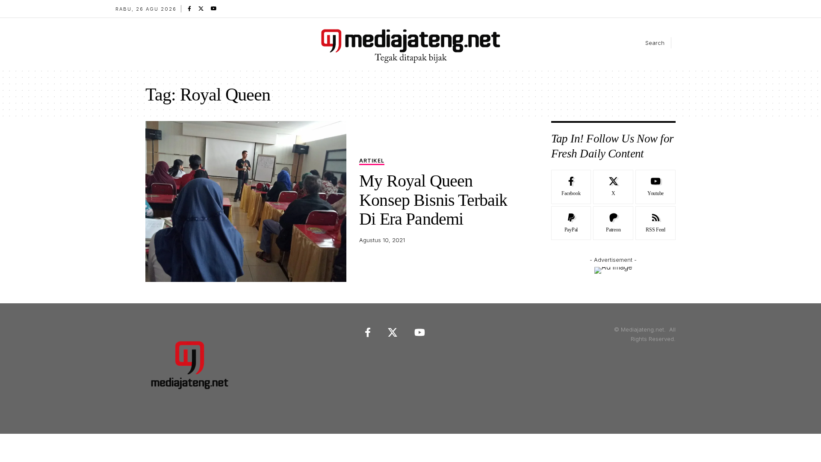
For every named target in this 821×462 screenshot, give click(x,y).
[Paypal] (571, 223)
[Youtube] (655, 187)
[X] (201, 8)
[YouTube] (214, 8)
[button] (647, 42)
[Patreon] (613, 223)
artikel (371, 161)
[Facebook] (189, 8)
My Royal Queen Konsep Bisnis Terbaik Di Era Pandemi (433, 199)
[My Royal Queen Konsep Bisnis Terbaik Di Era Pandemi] (245, 201)
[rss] (655, 223)
